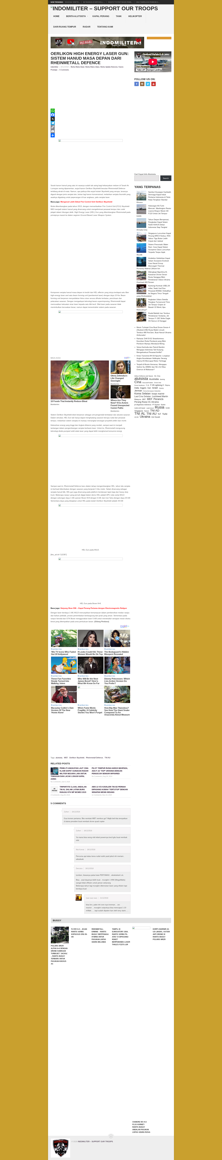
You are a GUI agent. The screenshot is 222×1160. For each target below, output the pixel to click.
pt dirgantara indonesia (142, 405)
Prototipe (54, 70)
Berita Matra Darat (77, 67)
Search (166, 178)
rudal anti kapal (139, 408)
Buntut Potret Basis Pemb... (120, 2)
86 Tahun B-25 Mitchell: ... (94, 2)
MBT (144, 399)
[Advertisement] (91, 91)
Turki (164, 414)
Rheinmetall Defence (94, 758)
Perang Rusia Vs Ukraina (146, 402)
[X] (91, 119)
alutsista (59, 758)
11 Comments (96, 795)
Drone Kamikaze (139, 385)
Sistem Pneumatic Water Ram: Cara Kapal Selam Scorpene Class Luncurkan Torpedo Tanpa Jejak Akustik (153, 249)
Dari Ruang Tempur (64, 27)
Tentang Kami (105, 27)
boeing (162, 379)
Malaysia (137, 399)
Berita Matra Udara (92, 67)
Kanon (121, 67)
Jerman (138, 390)
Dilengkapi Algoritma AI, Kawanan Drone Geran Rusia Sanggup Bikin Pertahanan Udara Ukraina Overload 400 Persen (153, 277)
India (136, 388)
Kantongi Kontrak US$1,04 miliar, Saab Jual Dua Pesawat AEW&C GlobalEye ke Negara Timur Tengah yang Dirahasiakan (154, 291)
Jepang (161, 388)
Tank (119, 16)
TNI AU (107, 758)
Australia (154, 379)
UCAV (136, 417)
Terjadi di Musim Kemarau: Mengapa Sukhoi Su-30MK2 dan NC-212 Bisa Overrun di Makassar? (151, 367)
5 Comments (64, 70)
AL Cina (157, 376)
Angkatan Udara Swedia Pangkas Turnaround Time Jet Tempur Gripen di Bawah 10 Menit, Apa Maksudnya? (153, 304)
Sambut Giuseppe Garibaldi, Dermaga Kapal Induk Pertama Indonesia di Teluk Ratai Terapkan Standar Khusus (154, 197)
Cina (137, 382)
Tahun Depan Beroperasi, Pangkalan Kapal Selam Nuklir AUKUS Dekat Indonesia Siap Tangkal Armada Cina (153, 224)
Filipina (167, 385)
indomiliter (54, 67)
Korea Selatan (142, 393)
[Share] (91, 135)
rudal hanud (150, 408)
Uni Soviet (155, 417)
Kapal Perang (100, 16)
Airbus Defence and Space (143, 376)
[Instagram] (142, 84)
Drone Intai (157, 382)
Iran (149, 388)
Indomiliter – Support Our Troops (95, 1141)
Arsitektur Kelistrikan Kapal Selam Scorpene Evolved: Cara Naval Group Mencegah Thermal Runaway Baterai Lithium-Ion (153, 263)
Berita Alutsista (76, 16)
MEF (66, 758)
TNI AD (154, 410)
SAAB (167, 408)
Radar (86, 27)
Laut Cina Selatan (142, 396)
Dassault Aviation (147, 382)
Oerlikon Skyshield (76, 758)
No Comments (56, 782)
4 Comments (55, 795)
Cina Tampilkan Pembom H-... (148, 2)
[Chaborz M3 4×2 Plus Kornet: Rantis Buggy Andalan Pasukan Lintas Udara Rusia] (141, 1023)
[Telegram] (91, 123)
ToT (159, 414)
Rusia (159, 407)
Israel (155, 388)
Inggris (143, 388)
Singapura (138, 411)
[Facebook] (91, 115)
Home (56, 16)
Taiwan (146, 411)
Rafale (163, 404)
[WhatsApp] (91, 111)
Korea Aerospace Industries (152, 391)
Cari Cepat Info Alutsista (145, 174)
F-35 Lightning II (157, 385)
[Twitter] (148, 84)
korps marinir (158, 393)
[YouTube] (153, 84)
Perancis (158, 399)
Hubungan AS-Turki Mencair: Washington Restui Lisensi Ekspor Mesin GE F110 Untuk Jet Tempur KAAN (154, 211)
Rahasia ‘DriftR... (72, 2)
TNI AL (139, 413)
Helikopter (135, 16)
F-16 (147, 385)
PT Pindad (156, 404)
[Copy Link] (91, 127)
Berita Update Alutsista (109, 67)
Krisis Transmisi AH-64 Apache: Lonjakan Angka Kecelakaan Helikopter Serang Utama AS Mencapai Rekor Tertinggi (153, 358)
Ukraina (145, 416)
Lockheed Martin (160, 396)
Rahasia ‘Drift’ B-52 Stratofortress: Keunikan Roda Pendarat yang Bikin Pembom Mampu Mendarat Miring (151, 341)
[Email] (91, 131)
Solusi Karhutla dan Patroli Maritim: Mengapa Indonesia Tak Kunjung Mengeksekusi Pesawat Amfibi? (151, 349)
